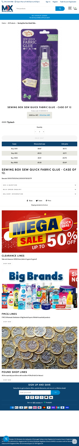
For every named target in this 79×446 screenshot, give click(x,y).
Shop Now (7, 380)
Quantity (39, 127)
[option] (39, 17)
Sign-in (48, 2)
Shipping (33, 205)
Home (4, 23)
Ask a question (10, 185)
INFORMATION (7, 420)
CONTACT (5, 433)
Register (55, 2)
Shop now (7, 263)
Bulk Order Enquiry (12, 189)
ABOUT (4, 426)
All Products (11, 23)
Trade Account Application (68, 2)
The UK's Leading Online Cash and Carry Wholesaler (26, 414)
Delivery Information (13, 194)
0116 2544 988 (8, 2)
